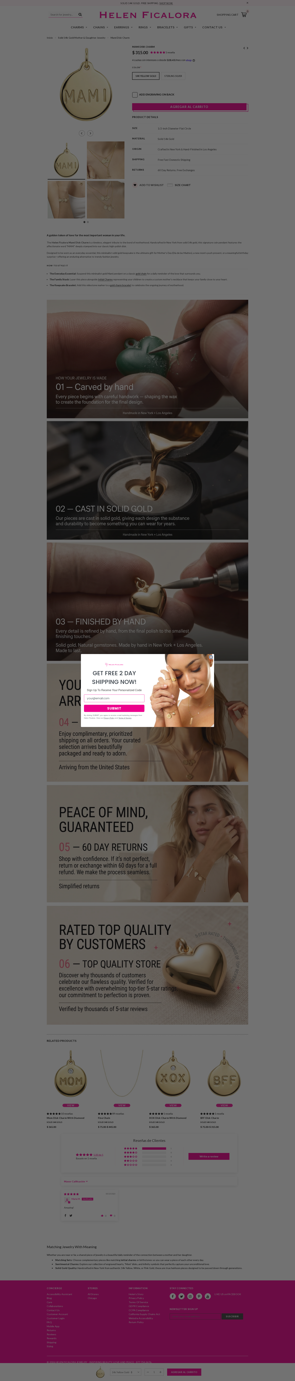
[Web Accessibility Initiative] (1, 1377)
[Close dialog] (211, 657)
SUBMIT (114, 708)
